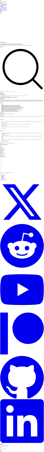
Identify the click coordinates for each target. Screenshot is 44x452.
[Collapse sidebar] (0, 13)
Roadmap (2, 177)
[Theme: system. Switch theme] (0, 11)
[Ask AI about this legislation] (0, 451)
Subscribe (7, 173)
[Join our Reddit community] (22, 246)
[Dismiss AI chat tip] (0, 450)
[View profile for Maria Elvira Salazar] (22, 160)
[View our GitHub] (22, 377)
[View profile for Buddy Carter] (22, 158)
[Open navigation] (0, 0)
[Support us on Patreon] (22, 333)
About (2, 174)
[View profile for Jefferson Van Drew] (22, 164)
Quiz (1, 175)
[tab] (1, 97)
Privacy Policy (2, 178)
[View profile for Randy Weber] (22, 162)
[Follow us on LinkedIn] (22, 421)
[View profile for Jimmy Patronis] (22, 168)
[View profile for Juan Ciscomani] (22, 171)
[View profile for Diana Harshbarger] (22, 166)
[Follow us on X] (22, 202)
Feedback (1, 444)
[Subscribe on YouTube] (22, 290)
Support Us (2, 176)
